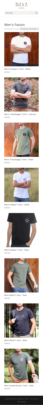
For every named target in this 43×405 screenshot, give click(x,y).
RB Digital (21, 402)
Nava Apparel (18, 399)
